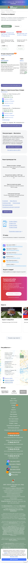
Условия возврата (13, 497)
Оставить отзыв (4, 62)
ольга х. (22, 60)
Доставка (13, 398)
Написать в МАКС (8, 99)
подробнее (13, 3)
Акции (13, 407)
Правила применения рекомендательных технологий (13, 496)
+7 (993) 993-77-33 (7, 97)
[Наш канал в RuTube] (8, 469)
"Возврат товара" (12, 539)
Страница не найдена (11, 11)
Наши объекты (13, 416)
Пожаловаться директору (13, 425)
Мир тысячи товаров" (14, 502)
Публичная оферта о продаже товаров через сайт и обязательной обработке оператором (13, 488)
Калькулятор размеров (13, 297)
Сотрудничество (13, 421)
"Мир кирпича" (14, 501)
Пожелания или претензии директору (11, 85)
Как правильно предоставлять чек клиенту (13, 499)
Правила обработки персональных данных (13, 491)
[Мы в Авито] (10, 474)
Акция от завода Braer (8, 319)
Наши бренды (13, 414)
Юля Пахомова (4, 60)
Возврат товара (13, 423)
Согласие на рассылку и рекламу (13, 494)
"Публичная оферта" (6, 547)
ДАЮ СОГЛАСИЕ (14, 559)
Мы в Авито (15, 474)
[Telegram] (3, 101)
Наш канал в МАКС (15, 461)
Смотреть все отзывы (6, 55)
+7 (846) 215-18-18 (7, 110)
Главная (3, 11)
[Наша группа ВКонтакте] (9, 467)
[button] (25, 72)
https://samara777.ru (8, 505)
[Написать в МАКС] (3, 378)
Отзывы (13, 405)
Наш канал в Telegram (15, 464)
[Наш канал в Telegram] (7, 464)
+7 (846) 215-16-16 (13, 456)
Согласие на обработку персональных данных (13, 490)
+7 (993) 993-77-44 (7, 111)
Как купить (13, 412)
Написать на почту (8, 103)
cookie (24, 514)
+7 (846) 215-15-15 (13, 435)
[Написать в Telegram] (3, 380)
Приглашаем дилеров (13, 427)
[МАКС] (3, 99)
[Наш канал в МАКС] (8, 461)
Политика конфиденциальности (13, 493)
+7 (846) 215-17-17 (7, 95)
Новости (13, 409)
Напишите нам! (7, 211)
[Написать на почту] (3, 103)
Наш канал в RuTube (15, 469)
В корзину (4, 48)
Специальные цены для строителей (13, 430)
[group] (5, 392)
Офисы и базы (13, 400)
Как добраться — (6, 347)
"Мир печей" (20, 501)
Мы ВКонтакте (15, 466)
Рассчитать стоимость (14, 293)
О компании (13, 403)
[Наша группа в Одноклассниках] (7, 472)
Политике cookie (22, 518)
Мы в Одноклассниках (15, 472)
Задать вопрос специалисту (14, 147)
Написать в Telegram (9, 101)
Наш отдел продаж (13, 418)
